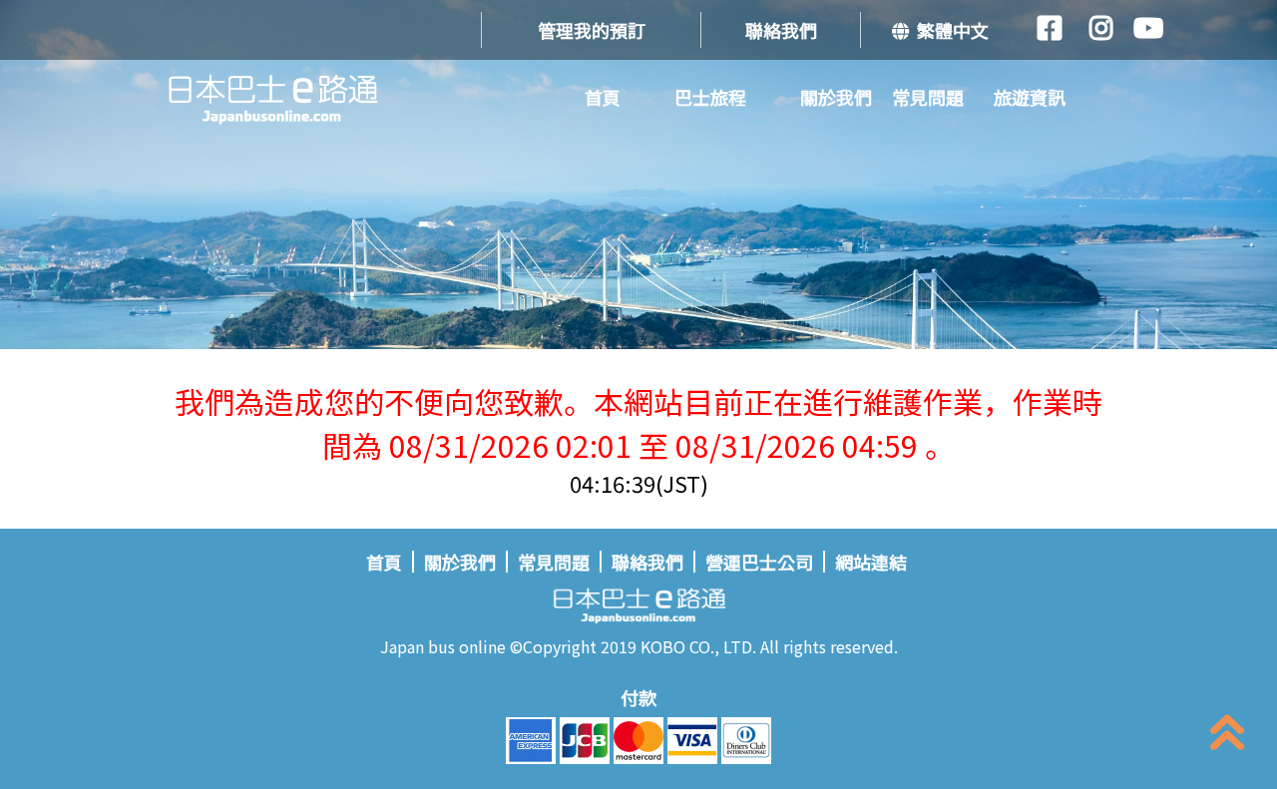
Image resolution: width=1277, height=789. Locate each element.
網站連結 (871, 562)
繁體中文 (949, 30)
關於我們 (836, 97)
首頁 (603, 97)
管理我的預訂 (591, 30)
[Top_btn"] (1227, 736)
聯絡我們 (781, 30)
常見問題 (928, 97)
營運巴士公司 (759, 562)
